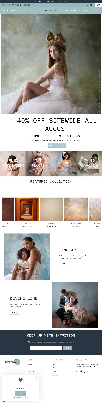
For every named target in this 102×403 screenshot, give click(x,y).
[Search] (97, 10)
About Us (30, 364)
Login (92, 5)
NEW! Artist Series (57, 368)
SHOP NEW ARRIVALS (57, 146)
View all (63, 264)
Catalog (54, 371)
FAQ (29, 375)
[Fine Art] (27, 256)
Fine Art (69, 250)
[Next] (98, 213)
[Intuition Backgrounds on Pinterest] (13, 5)
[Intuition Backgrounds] (51, 10)
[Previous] (4, 213)
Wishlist (18, 5)
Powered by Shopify (40, 396)
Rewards (27, 5)
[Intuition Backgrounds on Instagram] (9, 5)
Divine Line (24, 298)
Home (53, 364)
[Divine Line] (75, 305)
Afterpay (30, 368)
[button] (24, 10)
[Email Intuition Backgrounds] (2, 5)
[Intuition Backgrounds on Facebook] (6, 5)
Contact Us (31, 371)
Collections (55, 375)
